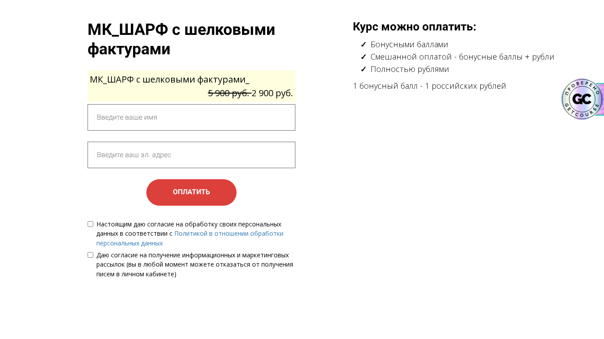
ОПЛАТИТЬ (191, 192)
